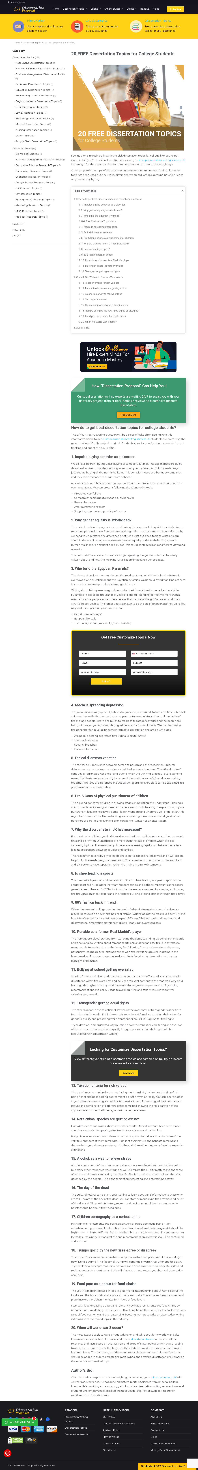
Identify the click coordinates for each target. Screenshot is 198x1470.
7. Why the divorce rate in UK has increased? (105, 243)
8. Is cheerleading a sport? (95, 249)
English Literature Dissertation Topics (37, 101)
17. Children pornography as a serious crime (105, 305)
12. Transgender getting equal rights (100, 271)
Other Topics (23, 135)
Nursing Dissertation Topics (31, 129)
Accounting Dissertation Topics (34, 62)
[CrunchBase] (48, 1419)
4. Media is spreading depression (99, 226)
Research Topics (22, 148)
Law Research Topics (28, 193)
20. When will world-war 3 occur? (99, 321)
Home (56, 8)
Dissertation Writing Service (76, 1419)
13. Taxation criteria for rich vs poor (100, 282)
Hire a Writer (36, 20)
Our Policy (109, 1416)
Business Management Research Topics (39, 159)
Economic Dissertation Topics (33, 84)
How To (16, 229)
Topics (155, 8)
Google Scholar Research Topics (34, 182)
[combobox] (134, 654)
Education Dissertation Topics (33, 89)
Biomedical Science (27, 153)
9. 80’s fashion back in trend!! (97, 254)
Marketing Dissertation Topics (33, 118)
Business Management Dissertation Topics (40, 74)
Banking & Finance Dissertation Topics (38, 68)
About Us (156, 1416)
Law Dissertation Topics (29, 112)
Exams (130, 8)
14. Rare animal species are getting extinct (104, 288)
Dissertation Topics (158, 20)
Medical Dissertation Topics (31, 124)
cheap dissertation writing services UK (162, 160)
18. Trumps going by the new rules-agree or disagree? (110, 310)
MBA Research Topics (28, 211)
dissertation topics (142, 1339)
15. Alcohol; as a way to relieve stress (101, 294)
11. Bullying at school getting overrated (102, 265)
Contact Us (157, 1430)
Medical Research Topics (30, 216)
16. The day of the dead (94, 299)
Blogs (154, 1436)
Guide (15, 224)
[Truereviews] (41, 1419)
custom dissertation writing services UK (126, 439)
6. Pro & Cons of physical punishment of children (107, 238)
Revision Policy (111, 1430)
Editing (94, 8)
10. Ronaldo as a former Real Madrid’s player (105, 260)
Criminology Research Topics (33, 171)
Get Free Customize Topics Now (98, 221)
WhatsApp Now (22, 1421)
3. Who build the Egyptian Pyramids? (101, 215)
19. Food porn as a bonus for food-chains (103, 316)
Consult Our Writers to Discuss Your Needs (99, 277)
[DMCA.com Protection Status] (16, 1440)
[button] (128, 415)
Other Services (112, 8)
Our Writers (109, 1450)
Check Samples (97, 20)
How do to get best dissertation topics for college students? (109, 199)
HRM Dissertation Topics (30, 107)
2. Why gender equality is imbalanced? (102, 210)
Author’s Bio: (83, 327)
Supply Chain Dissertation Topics (35, 141)
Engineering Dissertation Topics (34, 95)
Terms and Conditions (163, 1443)
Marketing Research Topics (31, 205)
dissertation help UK (164, 1377)
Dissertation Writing (73, 8)
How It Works (111, 1436)
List (14, 235)
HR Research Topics (27, 188)
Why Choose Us (160, 1423)
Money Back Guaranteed (165, 1450)
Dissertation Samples (77, 1434)
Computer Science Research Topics (37, 165)
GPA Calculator (112, 1443)
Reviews (144, 8)
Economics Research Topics (32, 176)
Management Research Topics (34, 199)
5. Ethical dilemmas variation (96, 232)
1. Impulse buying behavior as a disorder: (103, 204)
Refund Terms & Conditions (119, 1423)
